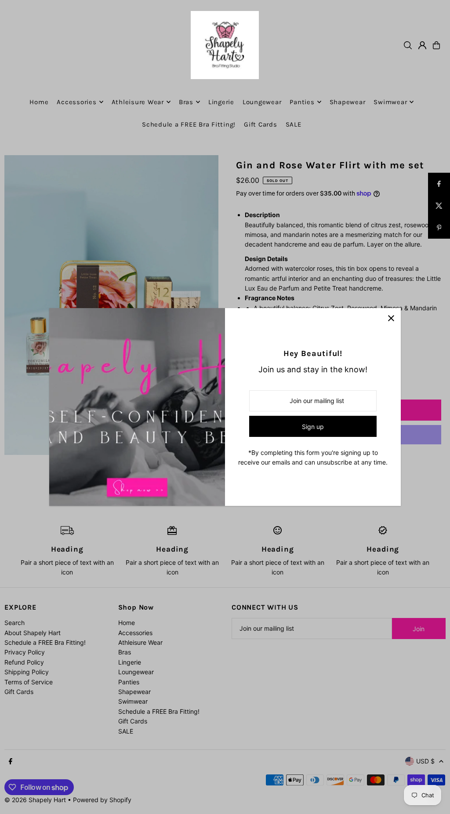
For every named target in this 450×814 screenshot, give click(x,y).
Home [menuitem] (38, 102)
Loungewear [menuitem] (262, 102)
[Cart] (436, 45)
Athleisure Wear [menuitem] (138, 102)
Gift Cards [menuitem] (260, 124)
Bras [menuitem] (186, 102)
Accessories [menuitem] (76, 102)
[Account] (422, 45)
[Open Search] (408, 45)
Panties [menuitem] (302, 102)
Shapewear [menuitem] (348, 102)
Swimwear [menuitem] (390, 102)
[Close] (391, 318)
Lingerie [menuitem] (221, 102)
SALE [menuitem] (293, 124)
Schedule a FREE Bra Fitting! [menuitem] (189, 124)
